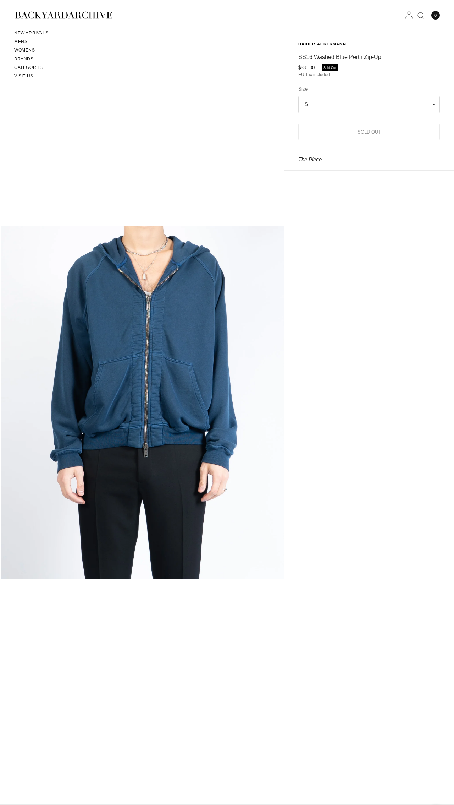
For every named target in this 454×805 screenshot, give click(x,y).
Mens (20, 41)
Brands (24, 58)
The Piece (310, 159)
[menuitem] (31, 34)
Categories (29, 67)
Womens (24, 50)
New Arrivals (31, 33)
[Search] (421, 15)
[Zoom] (142, 402)
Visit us (23, 76)
